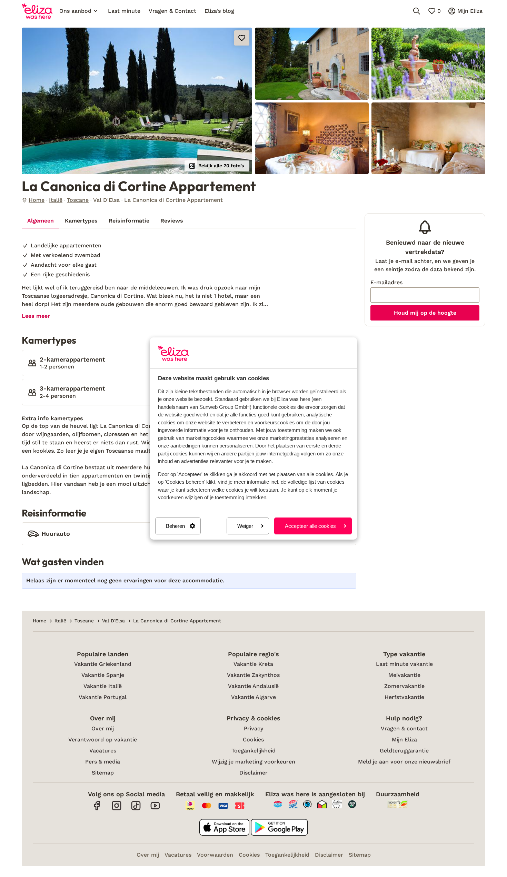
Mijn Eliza (404, 739)
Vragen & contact (404, 728)
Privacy (253, 728)
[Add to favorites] (241, 38)
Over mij (102, 728)
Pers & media (102, 761)
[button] (137, 101)
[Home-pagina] (37, 11)
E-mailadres (386, 282)
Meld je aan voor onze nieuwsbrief (404, 761)
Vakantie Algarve (253, 697)
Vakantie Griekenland (102, 664)
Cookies (253, 739)
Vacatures (102, 750)
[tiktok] (135, 809)
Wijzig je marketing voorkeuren (253, 761)
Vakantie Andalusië (253, 686)
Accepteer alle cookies (310, 526)
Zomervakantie (404, 686)
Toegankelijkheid (253, 750)
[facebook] (97, 809)
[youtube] (155, 809)
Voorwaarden (215, 854)
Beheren (175, 526)
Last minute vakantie (404, 664)
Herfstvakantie (404, 697)
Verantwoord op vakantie (102, 739)
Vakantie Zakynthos (253, 675)
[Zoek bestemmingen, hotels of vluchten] (417, 11)
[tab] (40, 220)
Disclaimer (253, 772)
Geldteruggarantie (404, 750)
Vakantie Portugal (103, 697)
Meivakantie (404, 675)
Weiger (245, 526)
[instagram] (116, 809)
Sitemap (103, 772)
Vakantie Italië (102, 686)
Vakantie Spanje (102, 675)
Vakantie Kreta (253, 664)
